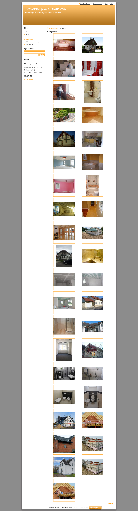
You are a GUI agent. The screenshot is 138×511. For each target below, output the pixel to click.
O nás (27, 34)
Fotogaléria (29, 39)
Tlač (111, 4)
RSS (106, 4)
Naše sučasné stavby (32, 42)
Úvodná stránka (52, 28)
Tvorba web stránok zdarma (80, 508)
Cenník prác (29, 44)
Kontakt (28, 37)
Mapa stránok (97, 4)
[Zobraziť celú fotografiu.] (64, 45)
